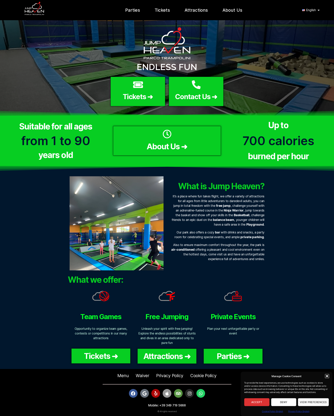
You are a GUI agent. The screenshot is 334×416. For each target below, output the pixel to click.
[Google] (144, 393)
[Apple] (167, 393)
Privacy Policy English (298, 411)
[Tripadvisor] (178, 393)
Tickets (162, 10)
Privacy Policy (169, 375)
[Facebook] (133, 393)
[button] (327, 376)
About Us (232, 10)
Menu (123, 375)
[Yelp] (155, 393)
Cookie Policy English (272, 411)
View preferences (313, 402)
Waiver (142, 375)
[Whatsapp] (200, 393)
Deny (283, 402)
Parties (132, 10)
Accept (256, 402)
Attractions (196, 10)
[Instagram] (189, 393)
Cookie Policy (203, 375)
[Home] (34, 8)
